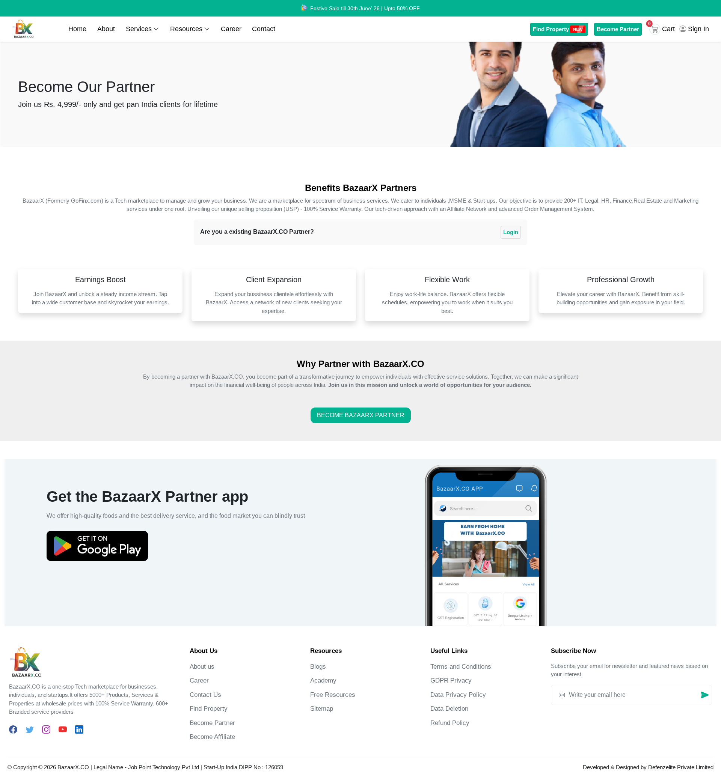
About (106, 29)
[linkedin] (79, 729)
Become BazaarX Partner (360, 415)
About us (202, 666)
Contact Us (205, 694)
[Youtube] (63, 729)
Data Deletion (449, 708)
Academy (323, 680)
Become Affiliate (212, 736)
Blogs (318, 666)
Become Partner (618, 29)
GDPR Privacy (451, 680)
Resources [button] (186, 29)
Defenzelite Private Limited (680, 767)
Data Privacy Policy (458, 694)
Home (77, 29)
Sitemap (321, 708)
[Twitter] (30, 729)
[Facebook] (13, 729)
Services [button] (139, 29)
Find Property (557, 29)
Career (231, 29)
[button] (663, 29)
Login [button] (510, 232)
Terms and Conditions (460, 666)
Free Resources (332, 694)
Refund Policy (449, 722)
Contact (263, 29)
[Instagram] (46, 729)
